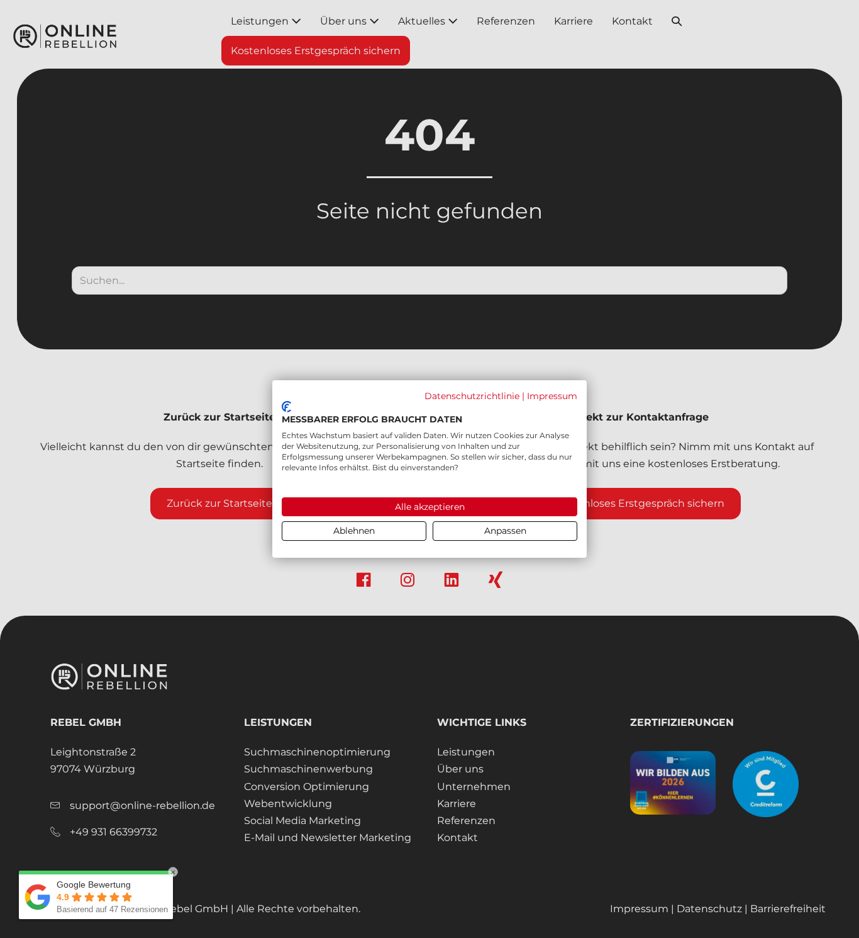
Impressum (552, 396)
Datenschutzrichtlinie (471, 396)
